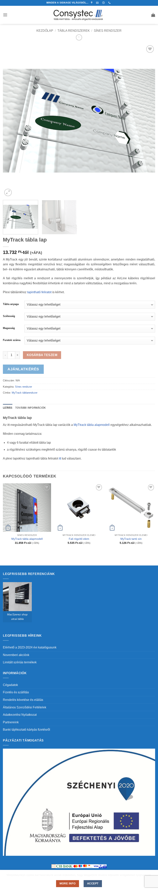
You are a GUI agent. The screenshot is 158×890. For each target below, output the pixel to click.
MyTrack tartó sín (131, 538)
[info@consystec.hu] (97, 2)
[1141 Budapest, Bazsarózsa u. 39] (92, 2)
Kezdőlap (44, 30)
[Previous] (10, 120)
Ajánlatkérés (23, 369)
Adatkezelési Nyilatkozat (20, 714)
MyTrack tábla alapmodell (27, 538)
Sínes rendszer (108, 30)
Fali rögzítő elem (79, 538)
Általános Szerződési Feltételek (24, 707)
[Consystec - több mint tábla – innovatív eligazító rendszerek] (79, 14)
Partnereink (11, 722)
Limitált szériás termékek (20, 662)
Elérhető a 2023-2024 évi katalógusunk (29, 647)
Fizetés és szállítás (16, 692)
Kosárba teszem (42, 355)
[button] (5, 15)
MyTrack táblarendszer (24, 392)
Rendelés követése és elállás (23, 699)
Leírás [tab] (8, 407)
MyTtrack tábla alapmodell (92, 424)
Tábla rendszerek (73, 30)
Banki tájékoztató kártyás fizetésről (26, 729)
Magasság (9, 328)
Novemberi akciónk (16, 655)
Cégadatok (10, 685)
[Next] (147, 120)
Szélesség (9, 316)
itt (60, 458)
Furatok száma (11, 340)
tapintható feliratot (39, 292)
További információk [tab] (30, 407)
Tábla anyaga (11, 304)
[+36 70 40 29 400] (110, 2)
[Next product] (79, 37)
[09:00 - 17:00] (104, 2)
